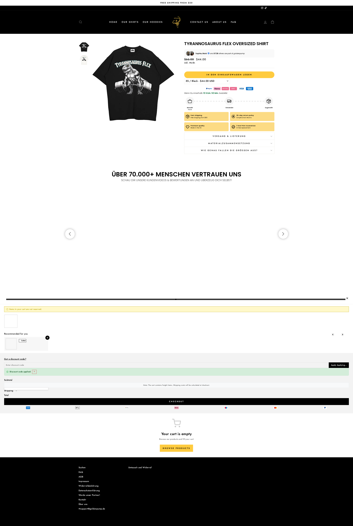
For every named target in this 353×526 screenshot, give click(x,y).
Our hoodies (153, 22)
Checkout (176, 401)
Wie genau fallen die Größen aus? (229, 150)
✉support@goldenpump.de (92, 508)
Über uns (83, 504)
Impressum (84, 481)
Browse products (176, 448)
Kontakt (82, 499)
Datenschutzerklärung (89, 490)
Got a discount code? (15, 359)
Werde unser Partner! (89, 495)
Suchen (82, 467)
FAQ (233, 22)
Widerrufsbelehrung (88, 485)
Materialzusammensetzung (229, 143)
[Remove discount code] (34, 372)
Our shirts (130, 22)
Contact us (199, 22)
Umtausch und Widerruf (140, 467)
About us (219, 22)
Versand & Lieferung (229, 136)
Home (113, 22)
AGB (81, 476)
